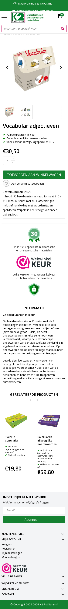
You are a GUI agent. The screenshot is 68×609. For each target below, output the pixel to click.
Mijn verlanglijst (11, 557)
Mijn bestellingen (12, 553)
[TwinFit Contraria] (16, 420)
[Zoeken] (62, 28)
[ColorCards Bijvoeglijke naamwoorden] (48, 420)
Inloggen (7, 544)
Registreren (8, 548)
